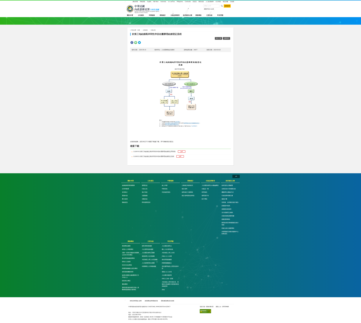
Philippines (180, 1)
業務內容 (125, 195)
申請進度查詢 (166, 192)
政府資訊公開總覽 (227, 185)
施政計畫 (224, 199)
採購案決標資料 (226, 209)
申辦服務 (152, 15)
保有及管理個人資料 (136, 301)
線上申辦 (164, 185)
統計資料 (184, 189)
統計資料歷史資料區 (188, 195)
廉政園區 (125, 284)
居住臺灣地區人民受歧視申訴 (170, 267)
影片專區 (204, 199)
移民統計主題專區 (187, 192)
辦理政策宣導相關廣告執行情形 (230, 224)
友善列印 (226, 38)
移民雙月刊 (205, 195)
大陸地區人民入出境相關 (149, 259)
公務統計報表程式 (187, 185)
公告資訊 (141, 15)
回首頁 (195, 1)
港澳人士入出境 (167, 272)
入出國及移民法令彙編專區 (210, 185)
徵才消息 (145, 192)
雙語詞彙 (225, 1)
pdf (181, 151)
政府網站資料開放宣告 (151, 301)
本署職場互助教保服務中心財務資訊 (230, 233)
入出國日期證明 (167, 275)
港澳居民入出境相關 (148, 256)
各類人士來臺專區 (127, 249)
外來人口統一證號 (167, 278)
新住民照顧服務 (167, 259)
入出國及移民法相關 (148, 252)
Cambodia (188, 1)
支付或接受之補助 (227, 212)
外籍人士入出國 (167, 256)
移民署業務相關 (147, 246)
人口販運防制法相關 (148, 263)
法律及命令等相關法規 (229, 189)
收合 (236, 176)
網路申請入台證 (209, 9)
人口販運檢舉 (210, 1)
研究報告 (204, 192)
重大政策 (125, 199)
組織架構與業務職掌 (128, 185)
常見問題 (220, 15)
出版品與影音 (175, 15)
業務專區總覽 (126, 246)
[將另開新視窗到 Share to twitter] (139, 42)
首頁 (138, 30)
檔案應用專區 (226, 219)
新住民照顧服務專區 (128, 258)
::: (125, 1)
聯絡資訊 (125, 202)
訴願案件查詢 (226, 205)
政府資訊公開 (187, 15)
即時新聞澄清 (146, 202)
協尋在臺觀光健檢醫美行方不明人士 (130, 276)
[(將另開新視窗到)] (205, 311)
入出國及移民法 (167, 246)
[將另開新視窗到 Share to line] (135, 42)
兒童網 (232, 1)
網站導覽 (135, 1)
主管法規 (209, 15)
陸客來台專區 (126, 280)
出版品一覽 (205, 189)
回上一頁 (218, 38)
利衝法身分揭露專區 (228, 228)
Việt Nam (156, 1)
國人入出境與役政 (167, 249)
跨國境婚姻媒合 (167, 263)
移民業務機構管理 (127, 272)
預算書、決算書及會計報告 (230, 202)
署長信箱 (201, 1)
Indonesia (163, 1)
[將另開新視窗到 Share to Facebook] (131, 42)
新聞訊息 (145, 185)
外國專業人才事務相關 (149, 266)
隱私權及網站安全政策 (167, 301)
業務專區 (198, 15)
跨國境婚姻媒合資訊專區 (130, 268)
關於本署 (130, 15)
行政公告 (153, 30)
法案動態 (145, 195)
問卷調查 (142, 1)
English (149, 1)
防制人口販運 (126, 261)
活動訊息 (145, 199)
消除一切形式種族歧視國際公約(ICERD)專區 (130, 254)
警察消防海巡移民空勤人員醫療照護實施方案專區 (130, 288)
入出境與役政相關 (147, 249)
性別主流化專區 (127, 265)
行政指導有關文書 (227, 195)
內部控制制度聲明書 (228, 216)
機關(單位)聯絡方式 (228, 192)
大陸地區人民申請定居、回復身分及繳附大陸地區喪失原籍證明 (170, 284)
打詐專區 (218, 1)
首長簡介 (125, 192)
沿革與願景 (125, 189)
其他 (163, 289)
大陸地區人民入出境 (168, 252)
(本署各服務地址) (156, 312)
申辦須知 (164, 189)
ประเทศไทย (171, 1)
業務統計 (163, 15)
